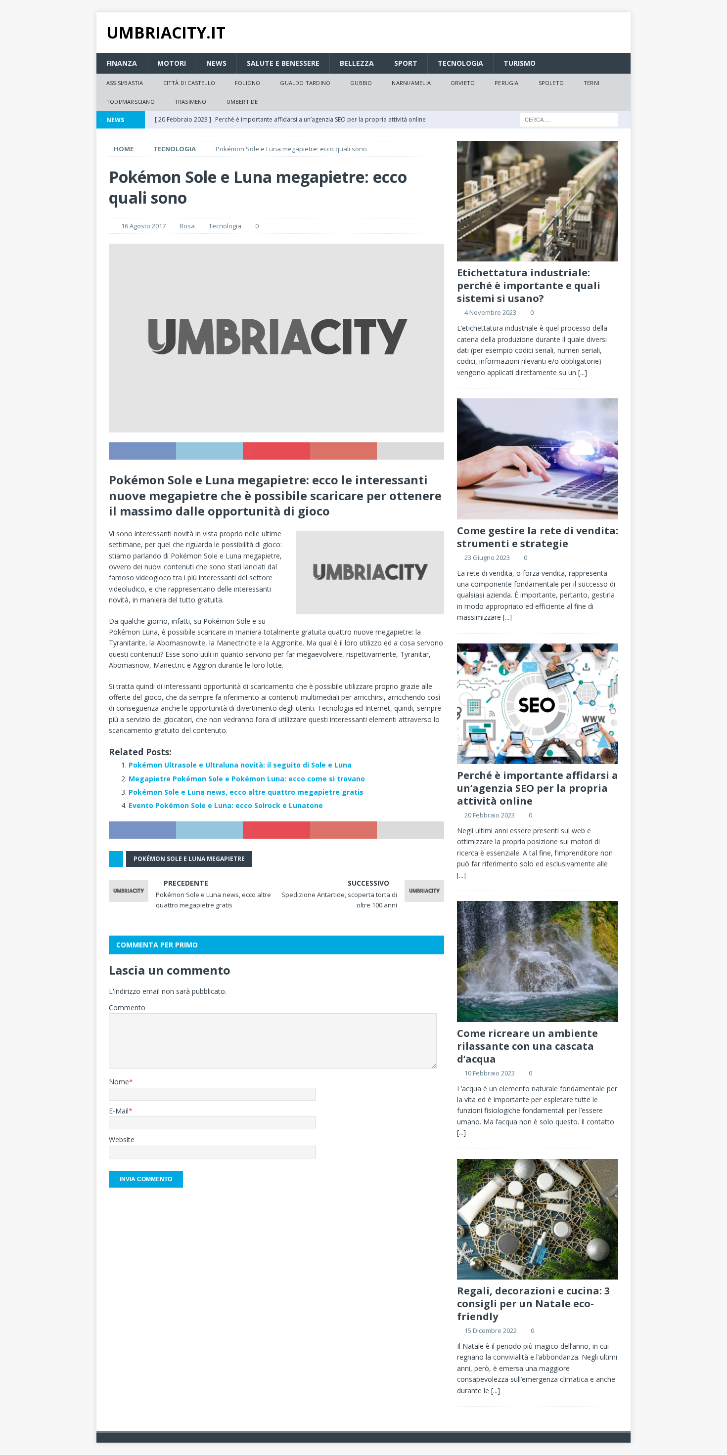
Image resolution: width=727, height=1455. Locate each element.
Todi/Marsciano (130, 101)
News (216, 63)
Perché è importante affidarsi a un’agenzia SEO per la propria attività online (537, 788)
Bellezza (357, 63)
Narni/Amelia (411, 82)
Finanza (121, 63)
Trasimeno (191, 101)
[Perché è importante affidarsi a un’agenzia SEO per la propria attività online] (537, 704)
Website (122, 1139)
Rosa (187, 225)
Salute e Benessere (283, 63)
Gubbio (361, 82)
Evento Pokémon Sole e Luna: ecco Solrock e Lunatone (226, 805)
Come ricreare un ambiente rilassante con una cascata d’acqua (527, 1046)
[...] (582, 372)
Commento (127, 1007)
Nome (119, 1081)
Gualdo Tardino (305, 82)
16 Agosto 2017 (143, 225)
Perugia (506, 82)
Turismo (519, 63)
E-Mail (119, 1110)
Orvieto (463, 82)
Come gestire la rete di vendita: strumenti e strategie (537, 537)
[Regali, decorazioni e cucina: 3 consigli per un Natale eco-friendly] (537, 1219)
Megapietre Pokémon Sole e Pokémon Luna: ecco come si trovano (247, 778)
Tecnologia (460, 63)
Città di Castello (189, 82)
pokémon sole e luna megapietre (189, 859)
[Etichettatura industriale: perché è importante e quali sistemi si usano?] (537, 201)
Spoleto (551, 82)
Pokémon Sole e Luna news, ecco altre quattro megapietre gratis (246, 792)
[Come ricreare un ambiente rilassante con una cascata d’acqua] (537, 961)
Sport (405, 63)
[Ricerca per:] (568, 119)
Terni (591, 82)
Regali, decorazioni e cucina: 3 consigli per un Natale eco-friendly (533, 1303)
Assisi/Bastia (124, 82)
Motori (171, 63)
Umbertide (242, 101)
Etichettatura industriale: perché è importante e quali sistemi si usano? (528, 285)
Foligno (247, 82)
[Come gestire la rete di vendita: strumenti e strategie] (537, 458)
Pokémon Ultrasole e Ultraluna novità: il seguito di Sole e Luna (240, 765)
